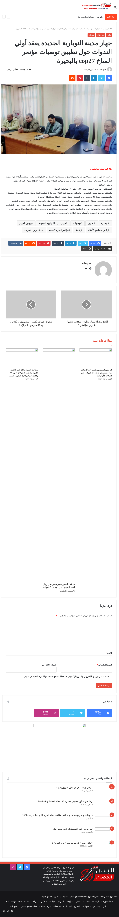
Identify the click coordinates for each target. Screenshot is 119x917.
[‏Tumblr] (87, 78)
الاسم (109, 653)
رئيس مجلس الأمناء (98, 230)
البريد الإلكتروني (104, 665)
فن (94, 906)
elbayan (103, 69)
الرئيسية (106, 28)
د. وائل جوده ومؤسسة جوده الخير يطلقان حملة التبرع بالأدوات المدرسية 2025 (57, 815)
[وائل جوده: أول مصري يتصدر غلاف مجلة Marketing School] (103, 805)
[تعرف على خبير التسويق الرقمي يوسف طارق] (103, 833)
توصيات (77, 223)
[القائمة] (3, 8)
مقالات (42, 906)
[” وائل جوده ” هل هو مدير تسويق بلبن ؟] (103, 792)
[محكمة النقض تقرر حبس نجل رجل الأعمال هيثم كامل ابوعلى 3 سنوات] (59, 464)
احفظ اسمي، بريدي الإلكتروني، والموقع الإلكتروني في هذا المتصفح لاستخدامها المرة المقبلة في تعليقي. (66, 676)
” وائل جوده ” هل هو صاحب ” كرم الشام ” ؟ (72, 843)
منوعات (13, 906)
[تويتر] (101, 78)
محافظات (100, 35)
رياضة (33, 901)
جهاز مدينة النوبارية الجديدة (52, 223)
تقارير (78, 901)
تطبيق (91, 223)
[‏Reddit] (72, 78)
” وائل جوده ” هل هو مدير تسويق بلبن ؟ (74, 787)
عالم (105, 906)
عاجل (98, 28)
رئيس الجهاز (25, 223)
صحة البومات (16, 901)
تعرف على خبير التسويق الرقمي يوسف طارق (72, 829)
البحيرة (104, 223)
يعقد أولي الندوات (33, 230)
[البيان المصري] (96, 7)
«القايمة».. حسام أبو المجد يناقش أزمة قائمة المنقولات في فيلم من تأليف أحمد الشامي (67, 17)
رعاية (78, 230)
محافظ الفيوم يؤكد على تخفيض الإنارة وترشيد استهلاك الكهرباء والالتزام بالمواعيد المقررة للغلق (23, 373)
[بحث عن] (115, 8)
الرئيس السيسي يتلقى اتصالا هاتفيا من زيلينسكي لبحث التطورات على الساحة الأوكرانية (96, 373)
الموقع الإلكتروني (49, 665)
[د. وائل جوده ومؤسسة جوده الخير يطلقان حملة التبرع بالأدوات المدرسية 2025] (103, 819)
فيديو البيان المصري (82, 906)
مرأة (49, 906)
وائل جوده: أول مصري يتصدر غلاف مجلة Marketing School (65, 801)
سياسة (26, 901)
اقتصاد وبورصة (107, 901)
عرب (99, 906)
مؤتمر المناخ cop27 (59, 230)
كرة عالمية (67, 906)
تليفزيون (60, 901)
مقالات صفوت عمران (28, 906)
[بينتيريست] (80, 78)
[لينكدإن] (94, 78)
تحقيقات (86, 901)
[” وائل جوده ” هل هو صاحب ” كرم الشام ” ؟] (103, 847)
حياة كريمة (42, 901)
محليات (91, 35)
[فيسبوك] (109, 78)
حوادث (52, 901)
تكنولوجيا (70, 901)
